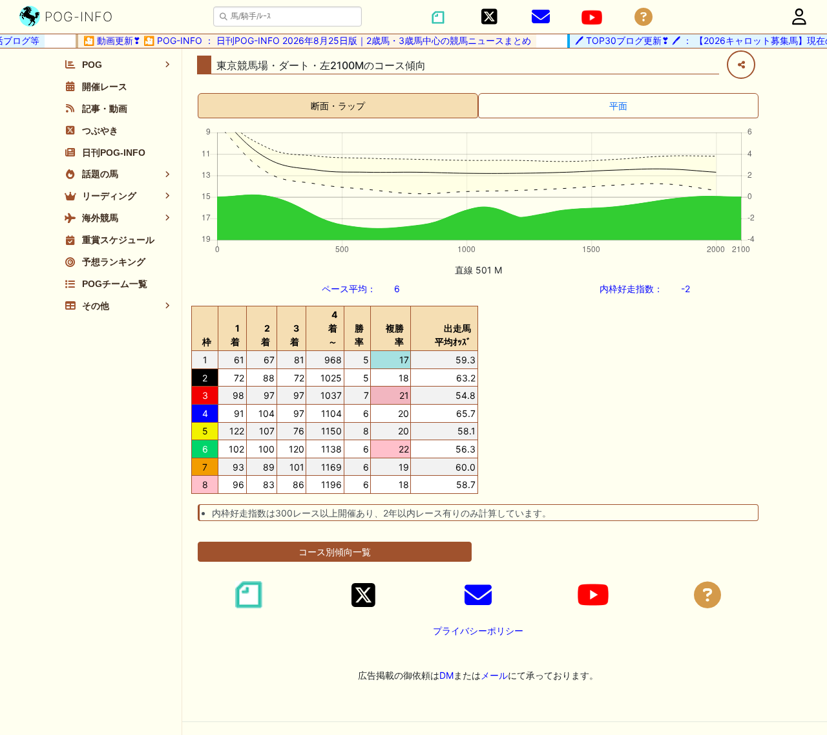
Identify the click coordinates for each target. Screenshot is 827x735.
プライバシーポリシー (478, 630)
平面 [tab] (618, 105)
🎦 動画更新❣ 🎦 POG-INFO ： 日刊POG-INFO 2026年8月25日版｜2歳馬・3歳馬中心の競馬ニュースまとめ (303, 40)
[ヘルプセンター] (643, 17)
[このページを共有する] (741, 64)
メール (494, 675)
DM (446, 675)
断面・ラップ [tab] (338, 105)
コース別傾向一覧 (334, 551)
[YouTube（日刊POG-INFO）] (591, 17)
